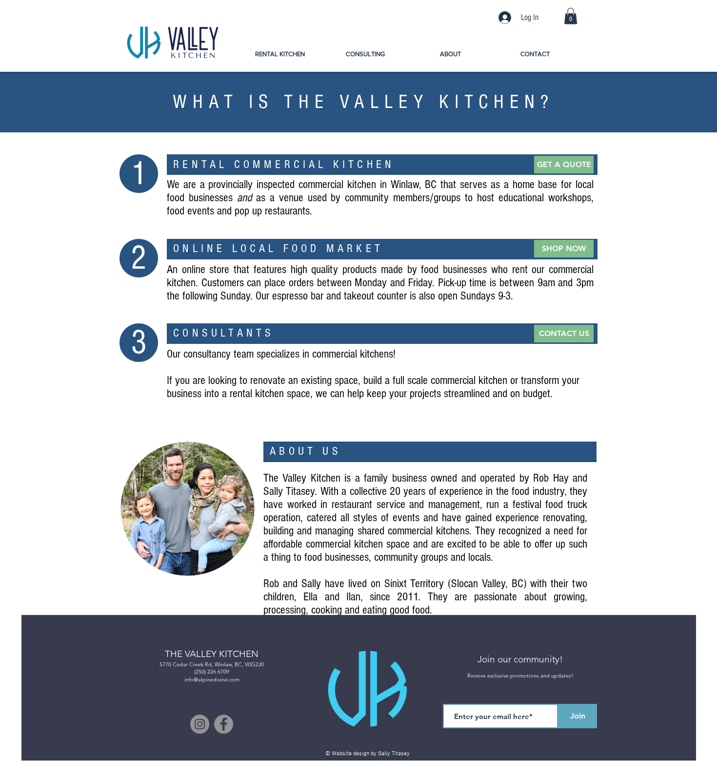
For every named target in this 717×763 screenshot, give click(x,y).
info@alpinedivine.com (211, 679)
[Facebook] (223, 724)
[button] (571, 16)
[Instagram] (199, 724)
